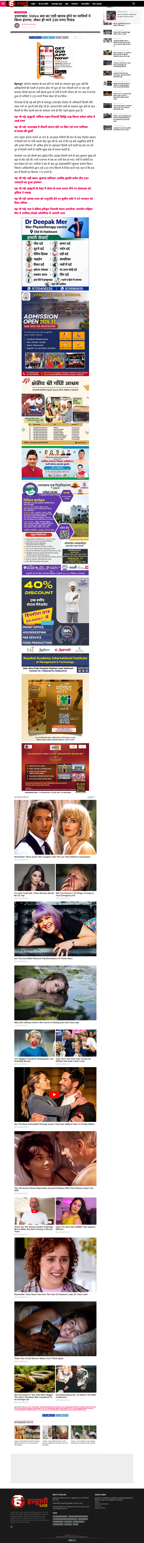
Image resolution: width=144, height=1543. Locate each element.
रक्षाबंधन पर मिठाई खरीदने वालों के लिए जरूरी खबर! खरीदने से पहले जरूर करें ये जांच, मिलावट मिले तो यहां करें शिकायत (27, 1443)
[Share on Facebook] (35, 37)
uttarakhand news (60, 1516)
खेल (66, 4)
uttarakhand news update (83, 1408)
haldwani (68, 1521)
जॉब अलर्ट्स (97, 4)
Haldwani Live (74, 1535)
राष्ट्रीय (33, 4)
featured (68, 1524)
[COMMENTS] (75, 37)
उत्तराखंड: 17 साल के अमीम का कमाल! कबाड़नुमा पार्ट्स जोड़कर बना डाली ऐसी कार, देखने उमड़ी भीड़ (83, 1442)
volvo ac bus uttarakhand (48, 1410)
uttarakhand (58, 1521)
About (97, 1502)
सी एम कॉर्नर (43, 4)
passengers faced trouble (74, 1407)
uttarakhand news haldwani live (57, 1408)
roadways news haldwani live (32, 1408)
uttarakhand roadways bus (25, 1410)
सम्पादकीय (85, 4)
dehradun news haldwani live (52, 1407)
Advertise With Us (102, 1504)
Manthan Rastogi (30, 24)
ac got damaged (32, 1407)
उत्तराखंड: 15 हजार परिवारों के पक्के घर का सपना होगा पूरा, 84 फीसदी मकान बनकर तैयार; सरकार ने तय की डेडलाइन (55, 1443)
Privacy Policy (100, 1508)
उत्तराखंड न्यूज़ (56, 4)
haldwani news (78, 1521)
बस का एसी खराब (73, 1410)
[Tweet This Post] (48, 37)
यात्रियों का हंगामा (82, 1410)
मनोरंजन (74, 4)
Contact (98, 1506)
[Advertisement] (72, 1468)
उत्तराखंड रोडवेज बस (64, 1410)
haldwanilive (82, 1519)
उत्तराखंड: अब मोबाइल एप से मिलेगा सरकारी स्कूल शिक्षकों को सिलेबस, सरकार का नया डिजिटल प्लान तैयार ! (114, 1499)
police (75, 1524)
